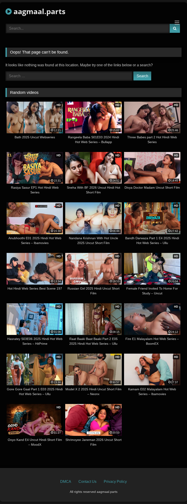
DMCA (65, 481)
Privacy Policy (115, 481)
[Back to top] (173, 490)
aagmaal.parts (38, 11)
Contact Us (87, 481)
